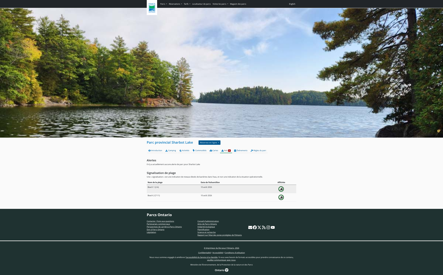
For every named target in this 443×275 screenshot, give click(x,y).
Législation (151, 232)
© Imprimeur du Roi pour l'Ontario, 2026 (221, 248)
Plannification (203, 229)
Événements (241, 150)
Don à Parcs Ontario (155, 229)
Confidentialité (204, 252)
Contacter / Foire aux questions (160, 221)
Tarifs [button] (186, 4)
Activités (185, 150)
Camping (172, 150)
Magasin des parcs (238, 4)
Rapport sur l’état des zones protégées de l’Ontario (220, 235)
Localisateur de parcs (201, 4)
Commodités (201, 150)
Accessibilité (218, 252)
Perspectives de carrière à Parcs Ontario (164, 227)
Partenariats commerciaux (158, 224)
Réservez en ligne (209, 142)
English (292, 4)
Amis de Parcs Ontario (207, 224)
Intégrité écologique (206, 227)
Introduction (156, 150)
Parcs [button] (163, 4)
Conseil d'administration (208, 221)
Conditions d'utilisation (235, 252)
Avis (227, 150)
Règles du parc (259, 150)
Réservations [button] (175, 4)
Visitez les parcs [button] (220, 4)
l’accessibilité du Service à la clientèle (202, 257)
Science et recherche (207, 232)
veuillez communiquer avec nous (221, 260)
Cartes (215, 150)
